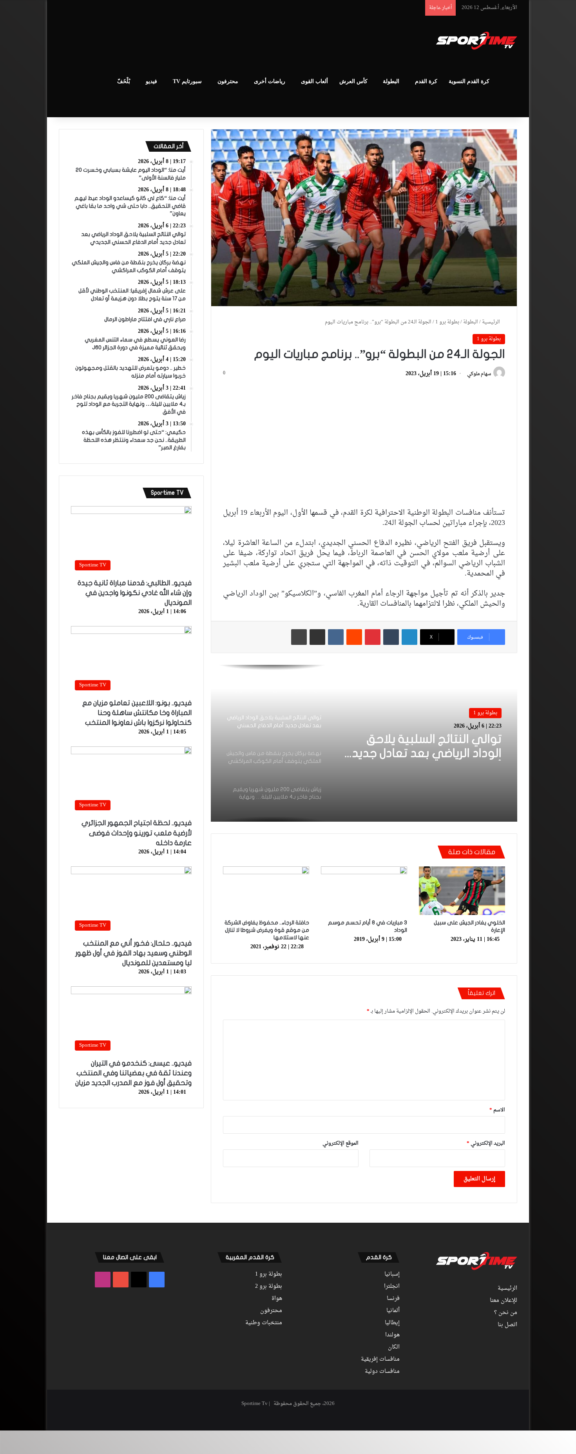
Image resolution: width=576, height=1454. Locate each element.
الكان (394, 1347)
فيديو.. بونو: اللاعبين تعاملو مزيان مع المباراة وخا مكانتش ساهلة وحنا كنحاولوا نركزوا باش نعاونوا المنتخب (137, 712)
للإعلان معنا (503, 1301)
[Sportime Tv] (476, 41)
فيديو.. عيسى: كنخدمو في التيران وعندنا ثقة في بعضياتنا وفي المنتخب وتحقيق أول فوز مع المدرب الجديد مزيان (133, 1073)
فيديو (151, 81)
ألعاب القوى (314, 81)
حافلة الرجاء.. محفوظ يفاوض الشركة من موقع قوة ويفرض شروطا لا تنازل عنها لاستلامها (267, 930)
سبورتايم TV (187, 81)
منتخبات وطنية (263, 1323)
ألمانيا (393, 1311)
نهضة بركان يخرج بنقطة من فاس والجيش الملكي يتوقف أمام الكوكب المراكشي (420, 747)
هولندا (392, 1335)
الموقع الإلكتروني (340, 1143)
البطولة (391, 81)
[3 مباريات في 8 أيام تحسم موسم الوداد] (364, 890)
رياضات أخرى (269, 81)
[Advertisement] (209, 41)
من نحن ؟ (505, 1313)
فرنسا (393, 1299)
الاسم (497, 1110)
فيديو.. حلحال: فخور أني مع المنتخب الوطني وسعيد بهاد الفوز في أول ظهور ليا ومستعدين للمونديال (133, 953)
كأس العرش (353, 81)
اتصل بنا (507, 1325)
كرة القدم (426, 81)
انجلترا (392, 1287)
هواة (277, 1299)
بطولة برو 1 (447, 322)
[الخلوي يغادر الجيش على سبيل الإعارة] (462, 890)
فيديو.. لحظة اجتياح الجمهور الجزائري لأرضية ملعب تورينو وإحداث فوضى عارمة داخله (137, 832)
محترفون (227, 81)
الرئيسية (491, 322)
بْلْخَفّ (123, 81)
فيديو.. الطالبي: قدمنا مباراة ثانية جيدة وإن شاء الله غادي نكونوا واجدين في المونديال (135, 592)
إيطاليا (392, 1323)
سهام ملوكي (479, 374)
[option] (364, 743)
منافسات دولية (382, 1372)
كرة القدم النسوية (469, 81)
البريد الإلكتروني (486, 1143)
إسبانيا (392, 1274)
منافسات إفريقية (380, 1359)
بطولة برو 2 (268, 1287)
